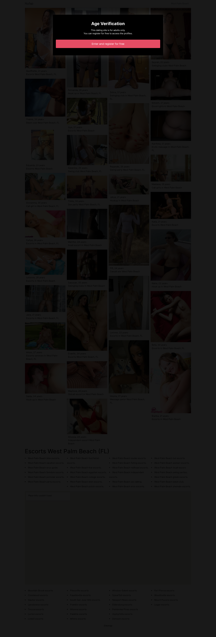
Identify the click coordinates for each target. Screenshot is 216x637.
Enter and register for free (108, 43)
